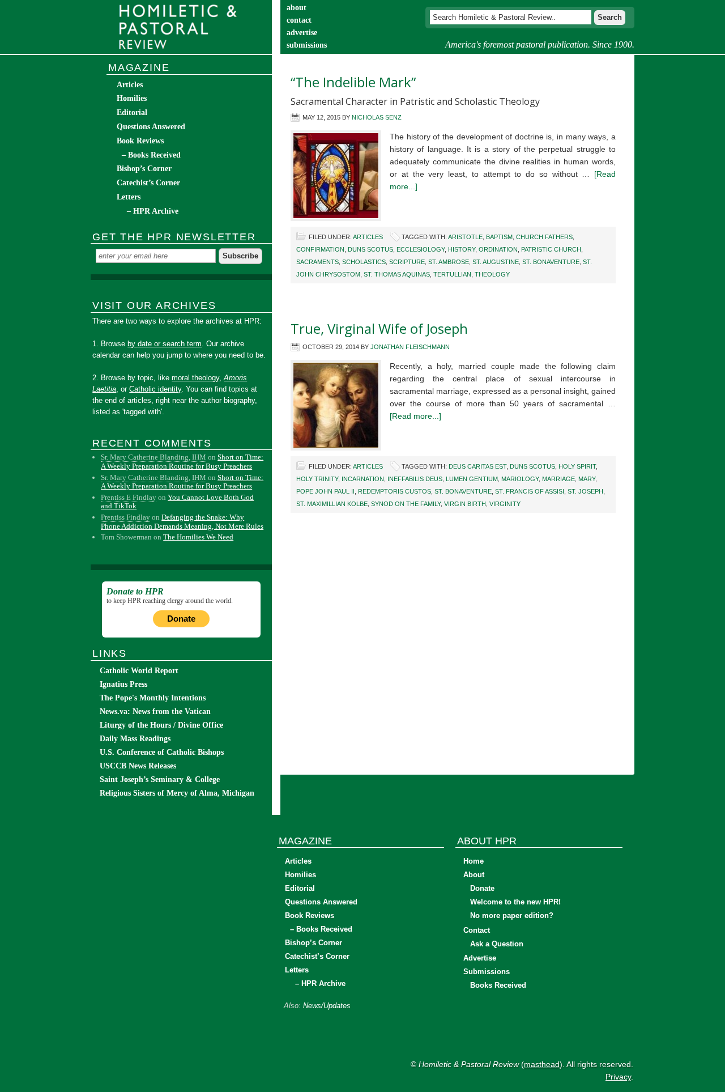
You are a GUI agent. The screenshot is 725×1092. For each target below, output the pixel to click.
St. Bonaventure (550, 261)
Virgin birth (465, 503)
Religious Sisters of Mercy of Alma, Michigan (177, 793)
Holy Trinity (317, 478)
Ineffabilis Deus (414, 478)
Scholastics (364, 261)
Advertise (479, 958)
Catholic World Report (139, 670)
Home (473, 861)
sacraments (317, 261)
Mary (586, 478)
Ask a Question (496, 944)
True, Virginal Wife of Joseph (379, 328)
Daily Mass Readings (135, 738)
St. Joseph (585, 491)
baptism (499, 236)
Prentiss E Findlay (128, 497)
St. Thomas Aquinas (397, 274)
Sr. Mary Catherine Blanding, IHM (153, 457)
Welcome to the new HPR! (515, 902)
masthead (542, 1064)
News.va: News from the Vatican (155, 711)
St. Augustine (495, 261)
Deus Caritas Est (477, 466)
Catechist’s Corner (148, 183)
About (473, 874)
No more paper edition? (511, 915)
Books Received (498, 985)
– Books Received (151, 155)
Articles (368, 236)
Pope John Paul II (325, 491)
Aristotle (465, 236)
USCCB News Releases (138, 766)
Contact (476, 930)
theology (492, 274)
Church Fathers (544, 236)
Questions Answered (151, 126)
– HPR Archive (152, 211)
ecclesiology (420, 249)
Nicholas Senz (377, 117)
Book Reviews (140, 141)
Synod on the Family (406, 503)
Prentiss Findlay (125, 517)
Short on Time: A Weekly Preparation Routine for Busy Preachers (182, 461)
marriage (558, 478)
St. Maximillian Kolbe (332, 503)
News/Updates (327, 1005)
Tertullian (452, 274)
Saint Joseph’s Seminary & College (160, 779)
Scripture (407, 261)
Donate (181, 618)
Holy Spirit (577, 466)
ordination (498, 249)
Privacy (618, 1076)
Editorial (132, 112)
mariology (520, 478)
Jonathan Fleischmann (410, 346)
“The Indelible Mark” (353, 82)
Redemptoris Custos (394, 491)
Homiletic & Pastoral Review (181, 27)
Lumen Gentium (472, 478)
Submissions (486, 971)
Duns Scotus (370, 249)
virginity (505, 503)
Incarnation (363, 478)
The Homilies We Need (198, 537)
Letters (128, 197)
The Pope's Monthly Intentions (153, 698)
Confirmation (320, 249)
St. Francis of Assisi (529, 491)
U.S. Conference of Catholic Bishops (162, 752)
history (461, 249)
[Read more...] (415, 415)
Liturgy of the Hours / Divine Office (161, 725)
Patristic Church (551, 249)
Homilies (132, 98)
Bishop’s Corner (144, 168)
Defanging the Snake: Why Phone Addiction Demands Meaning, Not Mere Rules (182, 521)
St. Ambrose (448, 261)
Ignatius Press (123, 684)
